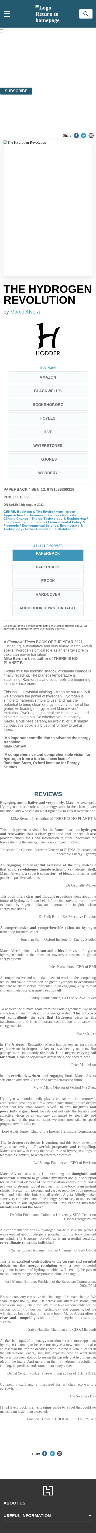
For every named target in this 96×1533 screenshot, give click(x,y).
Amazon (48, 377)
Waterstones (47, 446)
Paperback (48, 567)
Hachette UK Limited (48, 60)
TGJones (48, 459)
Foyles (47, 418)
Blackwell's (48, 391)
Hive (48, 432)
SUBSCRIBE (16, 91)
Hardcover (48, 594)
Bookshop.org (48, 405)
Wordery (48, 473)
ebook (48, 581)
